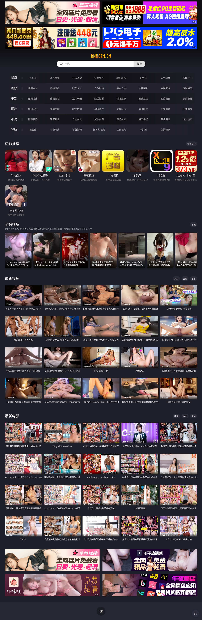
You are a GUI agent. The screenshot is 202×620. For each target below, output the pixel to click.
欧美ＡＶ (77, 88)
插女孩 (32, 129)
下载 (194, 224)
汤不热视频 (99, 129)
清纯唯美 (143, 109)
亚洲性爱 (33, 98)
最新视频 (12, 278)
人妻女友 (77, 119)
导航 (14, 130)
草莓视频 (77, 129)
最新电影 (12, 415)
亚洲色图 (55, 109)
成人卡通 (77, 98)
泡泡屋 (143, 129)
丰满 (176, 416)
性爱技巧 (187, 119)
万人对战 (77, 78)
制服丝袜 (121, 98)
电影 (14, 99)
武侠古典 (99, 119)
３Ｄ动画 (99, 88)
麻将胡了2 (121, 78)
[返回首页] (195, 613)
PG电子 (33, 78)
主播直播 (165, 88)
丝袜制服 (143, 88)
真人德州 (55, 78)
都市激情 (33, 119)
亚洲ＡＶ (33, 88)
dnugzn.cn (101, 56)
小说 (14, 119)
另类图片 (187, 109)
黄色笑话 (165, 119)
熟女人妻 (121, 88)
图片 (14, 109)
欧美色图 (77, 109)
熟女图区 (165, 109)
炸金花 (143, 78)
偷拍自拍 (55, 98)
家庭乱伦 (55, 119)
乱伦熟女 (165, 98)
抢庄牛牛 (187, 78)
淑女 (185, 416)
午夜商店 (55, 129)
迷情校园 (121, 119)
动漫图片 (99, 109)
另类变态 (187, 98)
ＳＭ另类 (187, 88)
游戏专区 (99, 78)
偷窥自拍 (33, 109)
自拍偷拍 (55, 88)
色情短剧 (165, 129)
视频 (14, 88)
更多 (194, 278)
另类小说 (143, 119)
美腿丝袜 (121, 109)
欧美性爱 (99, 98)
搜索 (139, 63)
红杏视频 (121, 129)
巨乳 (185, 278)
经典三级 (143, 98)
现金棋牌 (165, 78)
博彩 (14, 78)
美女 (176, 278)
